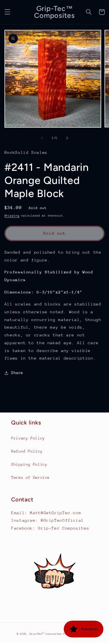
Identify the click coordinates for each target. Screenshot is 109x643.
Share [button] (17, 372)
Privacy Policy (28, 438)
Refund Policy (26, 451)
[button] (7, 12)
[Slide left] (42, 138)
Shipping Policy (29, 464)
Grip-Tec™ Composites (46, 633)
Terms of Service (30, 477)
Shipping (12, 215)
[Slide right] (67, 138)
